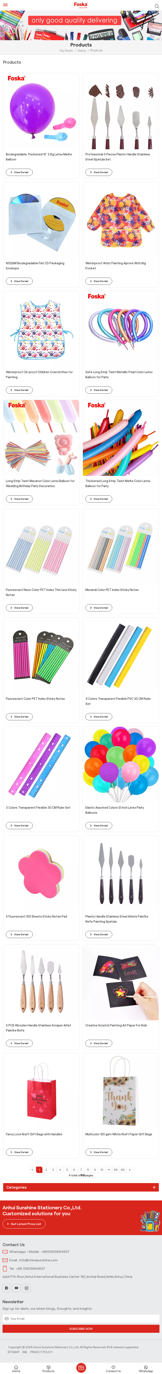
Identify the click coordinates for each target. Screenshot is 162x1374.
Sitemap (13, 1352)
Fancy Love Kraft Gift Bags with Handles (34, 1134)
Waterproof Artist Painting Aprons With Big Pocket (115, 266)
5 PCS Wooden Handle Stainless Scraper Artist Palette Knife (38, 1028)
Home (82, 50)
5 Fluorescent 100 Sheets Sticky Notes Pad (36, 916)
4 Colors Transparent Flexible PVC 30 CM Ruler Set (118, 701)
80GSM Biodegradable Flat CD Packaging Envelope (35, 266)
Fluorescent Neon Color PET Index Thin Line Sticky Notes (41, 592)
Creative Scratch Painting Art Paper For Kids (116, 1025)
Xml (25, 1352)
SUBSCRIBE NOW (81, 1328)
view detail (21, 172)
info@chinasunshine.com (38, 1260)
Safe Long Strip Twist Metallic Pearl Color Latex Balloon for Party (119, 374)
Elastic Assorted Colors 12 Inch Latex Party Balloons (114, 810)
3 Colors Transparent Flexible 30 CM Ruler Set (38, 807)
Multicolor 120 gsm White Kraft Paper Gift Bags (118, 1134)
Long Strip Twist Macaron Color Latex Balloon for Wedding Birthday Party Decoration (40, 483)
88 (116, 1169)
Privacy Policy (41, 1352)
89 (123, 1169)
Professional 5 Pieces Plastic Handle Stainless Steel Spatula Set (117, 157)
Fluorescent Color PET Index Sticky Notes (35, 698)
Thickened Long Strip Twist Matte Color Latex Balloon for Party (117, 483)
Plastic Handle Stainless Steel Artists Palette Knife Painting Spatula (116, 919)
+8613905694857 (55, 1251)
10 (101, 1169)
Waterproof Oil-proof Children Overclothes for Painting (39, 374)
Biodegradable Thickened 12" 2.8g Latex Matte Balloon (39, 157)
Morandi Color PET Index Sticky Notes (112, 590)
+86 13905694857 (30, 1268)
